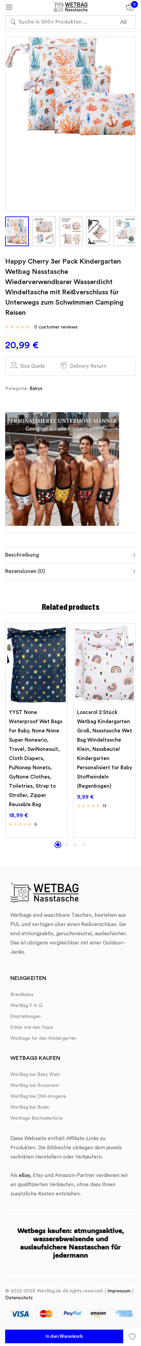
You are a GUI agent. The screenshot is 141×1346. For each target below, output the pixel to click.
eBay (24, 1175)
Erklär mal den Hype (31, 1027)
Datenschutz (19, 1297)
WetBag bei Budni (29, 1107)
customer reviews (56, 327)
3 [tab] (75, 844)
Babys (35, 388)
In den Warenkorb (64, 1336)
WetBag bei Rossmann (34, 1085)
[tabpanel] (36, 730)
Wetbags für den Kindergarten (43, 1038)
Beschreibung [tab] (22, 555)
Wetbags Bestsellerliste (36, 1118)
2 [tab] (66, 844)
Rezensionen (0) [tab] (25, 571)
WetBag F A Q (26, 1005)
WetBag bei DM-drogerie (38, 1096)
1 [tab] (58, 844)
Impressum (119, 1291)
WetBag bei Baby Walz (35, 1074)
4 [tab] (83, 844)
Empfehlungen (25, 1016)
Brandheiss (22, 994)
